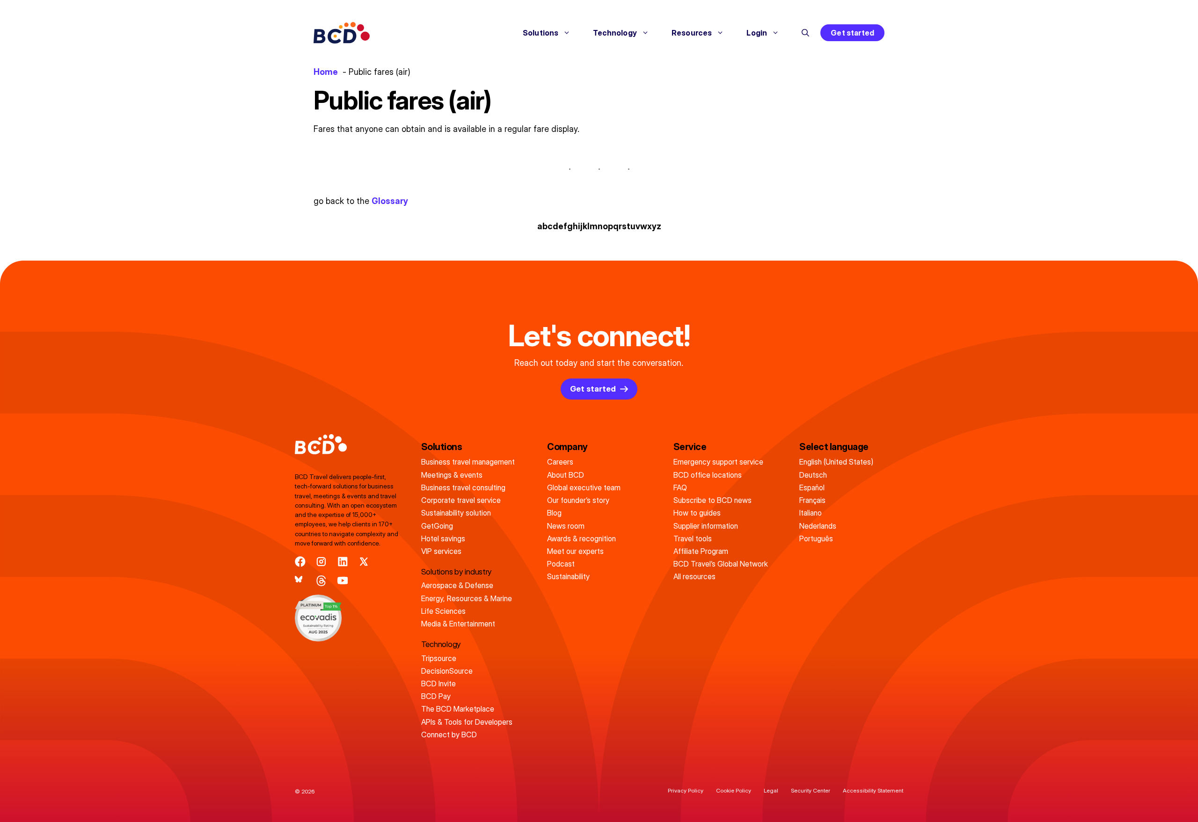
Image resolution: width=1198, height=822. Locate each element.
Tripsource (438, 658)
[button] (805, 33)
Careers (560, 461)
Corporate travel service (461, 500)
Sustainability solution (456, 512)
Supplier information (705, 526)
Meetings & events (451, 475)
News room (565, 526)
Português (816, 538)
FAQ (680, 487)
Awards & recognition (581, 538)
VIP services (441, 551)
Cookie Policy (733, 790)
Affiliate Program (700, 551)
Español (812, 487)
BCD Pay (436, 696)
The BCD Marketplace (457, 708)
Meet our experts (575, 551)
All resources (694, 576)
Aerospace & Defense (457, 585)
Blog (554, 512)
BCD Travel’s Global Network (720, 563)
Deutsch (813, 475)
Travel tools (692, 538)
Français (812, 500)
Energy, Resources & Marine (466, 598)
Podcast (561, 563)
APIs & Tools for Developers (466, 722)
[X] (363, 561)
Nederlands (817, 526)
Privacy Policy (685, 790)
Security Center (810, 790)
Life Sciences (443, 611)
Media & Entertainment (458, 623)
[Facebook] (300, 561)
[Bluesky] (300, 580)
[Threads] (321, 580)
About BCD (565, 475)
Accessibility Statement (873, 790)
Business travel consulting (463, 487)
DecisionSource (447, 671)
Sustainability (568, 576)
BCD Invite (438, 683)
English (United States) (836, 461)
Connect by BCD (449, 734)
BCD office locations (707, 475)
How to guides (697, 512)
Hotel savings (443, 538)
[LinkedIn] (342, 561)
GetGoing (437, 526)
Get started (852, 32)
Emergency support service (718, 461)
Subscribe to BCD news (712, 500)
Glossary (390, 201)
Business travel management (468, 461)
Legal (771, 790)
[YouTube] (342, 580)
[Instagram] (321, 561)
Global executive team (584, 487)
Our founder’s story (578, 500)
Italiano (810, 512)
